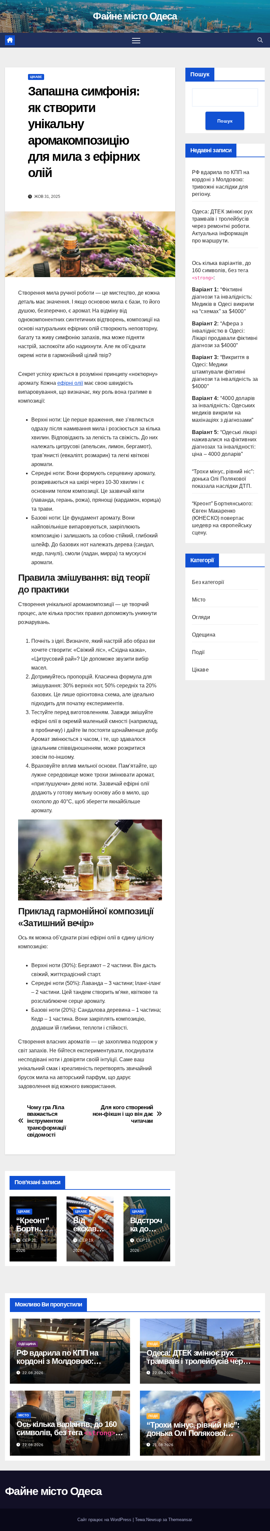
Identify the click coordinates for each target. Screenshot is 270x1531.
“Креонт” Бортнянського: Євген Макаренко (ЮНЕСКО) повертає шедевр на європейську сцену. (222, 518)
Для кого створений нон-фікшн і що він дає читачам (123, 1114)
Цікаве (36, 77)
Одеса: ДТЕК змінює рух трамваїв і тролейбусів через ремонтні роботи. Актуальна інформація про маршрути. (222, 226)
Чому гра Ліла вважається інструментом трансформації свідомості (46, 1121)
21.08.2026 (163, 1445)
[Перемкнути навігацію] (136, 40)
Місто (199, 599)
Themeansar (180, 1519)
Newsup (153, 1519)
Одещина (203, 635)
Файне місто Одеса (135, 16)
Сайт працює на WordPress (105, 1519)
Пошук (199, 74)
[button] (260, 40)
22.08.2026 (32, 1373)
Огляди (201, 617)
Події (198, 652)
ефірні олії (70, 383)
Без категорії (208, 582)
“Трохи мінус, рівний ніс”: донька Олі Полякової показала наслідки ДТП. (223, 479)
